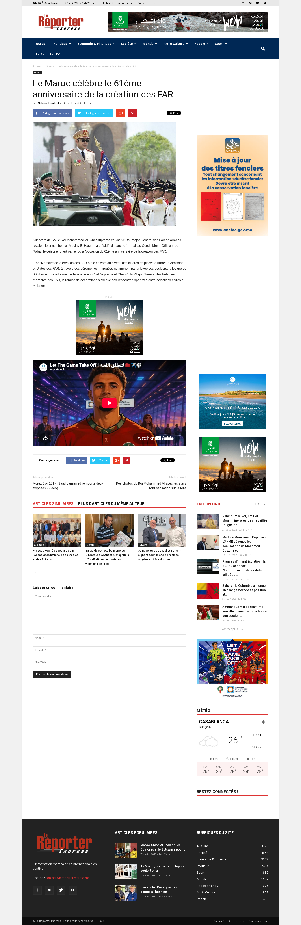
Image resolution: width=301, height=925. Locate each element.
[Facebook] (243, 3)
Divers (37, 72)
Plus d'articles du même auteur (111, 503)
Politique (61, 43)
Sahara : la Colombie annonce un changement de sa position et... (244, 590)
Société (127, 43)
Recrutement (126, 3)
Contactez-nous (147, 3)
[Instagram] (250, 3)
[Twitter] (257, 3)
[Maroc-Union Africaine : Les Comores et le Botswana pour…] (126, 850)
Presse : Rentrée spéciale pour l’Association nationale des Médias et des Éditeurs (55, 555)
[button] (263, 49)
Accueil (41, 43)
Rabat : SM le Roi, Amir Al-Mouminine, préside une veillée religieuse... (244, 520)
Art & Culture (174, 43)
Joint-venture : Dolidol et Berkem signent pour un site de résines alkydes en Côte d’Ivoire (159, 555)
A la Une (39, 544)
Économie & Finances (94, 43)
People (199, 43)
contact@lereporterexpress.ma (68, 878)
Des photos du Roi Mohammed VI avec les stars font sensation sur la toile (151, 485)
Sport (219, 43)
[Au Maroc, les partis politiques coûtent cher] (126, 871)
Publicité (108, 3)
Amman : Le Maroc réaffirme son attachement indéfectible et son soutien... (245, 611)
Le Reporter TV (48, 54)
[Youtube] (265, 3)
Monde (148, 43)
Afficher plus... (231, 629)
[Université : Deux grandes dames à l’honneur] (126, 893)
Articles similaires (53, 503)
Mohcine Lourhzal (48, 103)
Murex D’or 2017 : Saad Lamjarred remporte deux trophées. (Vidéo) (68, 485)
